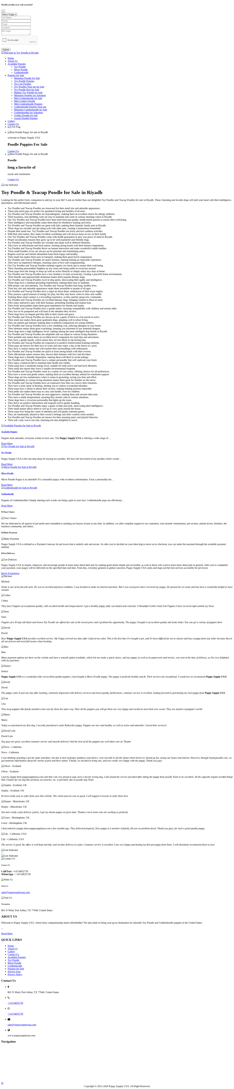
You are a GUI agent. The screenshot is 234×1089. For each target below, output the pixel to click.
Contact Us (13, 124)
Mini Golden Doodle (24, 101)
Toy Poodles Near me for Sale (29, 86)
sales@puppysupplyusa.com (15, 892)
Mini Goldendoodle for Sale (28, 98)
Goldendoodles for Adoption (28, 112)
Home (11, 58)
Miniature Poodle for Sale (27, 78)
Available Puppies (17, 64)
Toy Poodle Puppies (24, 81)
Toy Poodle (20, 66)
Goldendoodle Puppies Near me (30, 106)
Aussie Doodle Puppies (26, 118)
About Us (13, 61)
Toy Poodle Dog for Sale (26, 89)
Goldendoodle (21, 72)
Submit (6, 50)
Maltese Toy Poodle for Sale (28, 92)
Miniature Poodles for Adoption (30, 95)
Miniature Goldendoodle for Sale (30, 109)
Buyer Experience (10, 573)
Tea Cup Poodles (22, 84)
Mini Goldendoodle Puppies (28, 104)
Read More (7, 443)
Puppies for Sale (16, 75)
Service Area (14, 971)
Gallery (11, 121)
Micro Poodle (21, 69)
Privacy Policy (15, 974)
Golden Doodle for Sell (26, 115)
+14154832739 (15, 1003)
